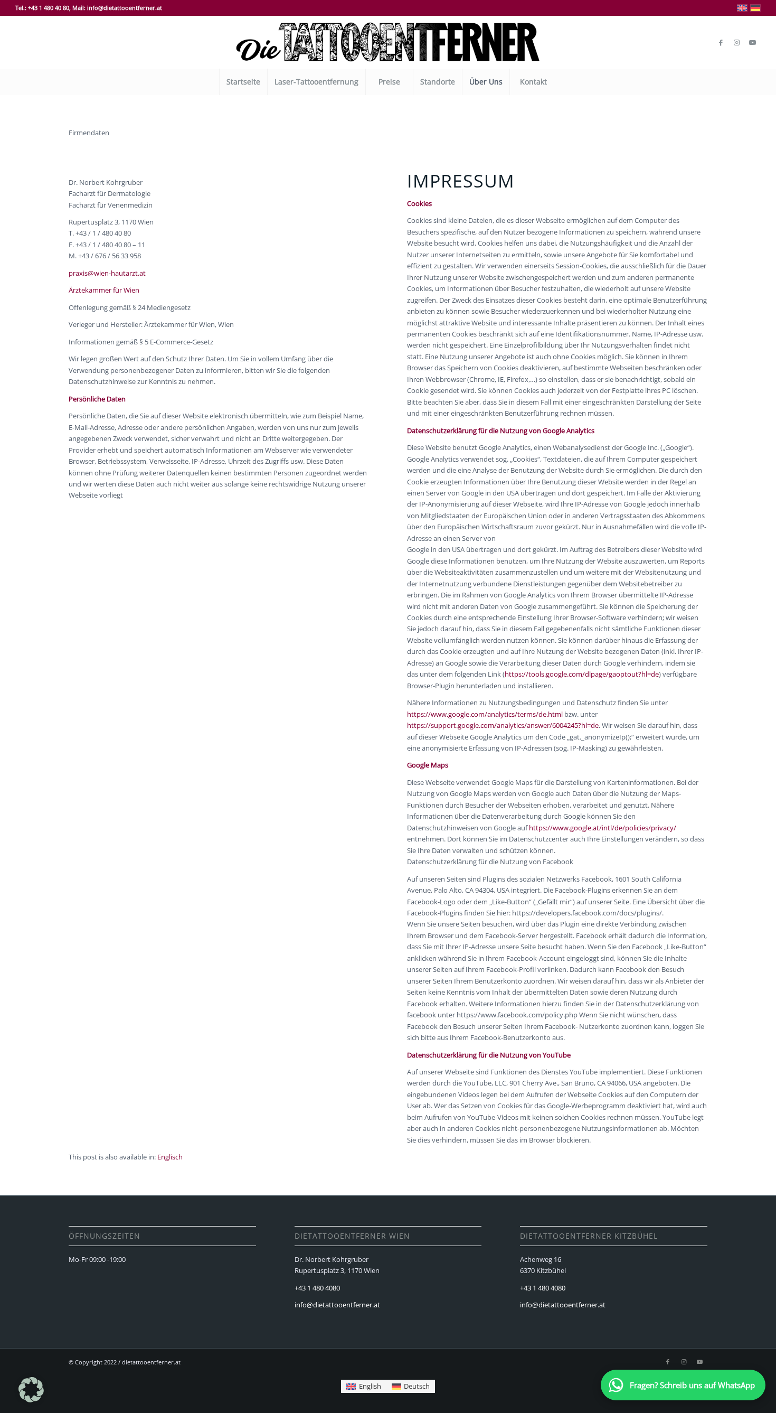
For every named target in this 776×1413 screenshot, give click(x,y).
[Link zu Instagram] (737, 42)
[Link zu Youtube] (753, 42)
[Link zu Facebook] (721, 42)
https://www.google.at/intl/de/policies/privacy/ (602, 827)
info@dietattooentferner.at (337, 1304)
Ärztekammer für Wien (104, 290)
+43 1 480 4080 (317, 1288)
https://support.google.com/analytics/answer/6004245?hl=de (503, 725)
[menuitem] (243, 82)
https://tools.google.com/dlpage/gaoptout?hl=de (582, 674)
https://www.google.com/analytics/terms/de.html (485, 714)
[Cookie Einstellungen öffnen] (31, 1400)
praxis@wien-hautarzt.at (107, 273)
